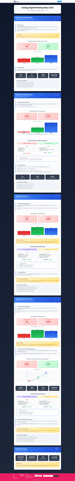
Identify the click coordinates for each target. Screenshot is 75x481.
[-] (20, 475)
